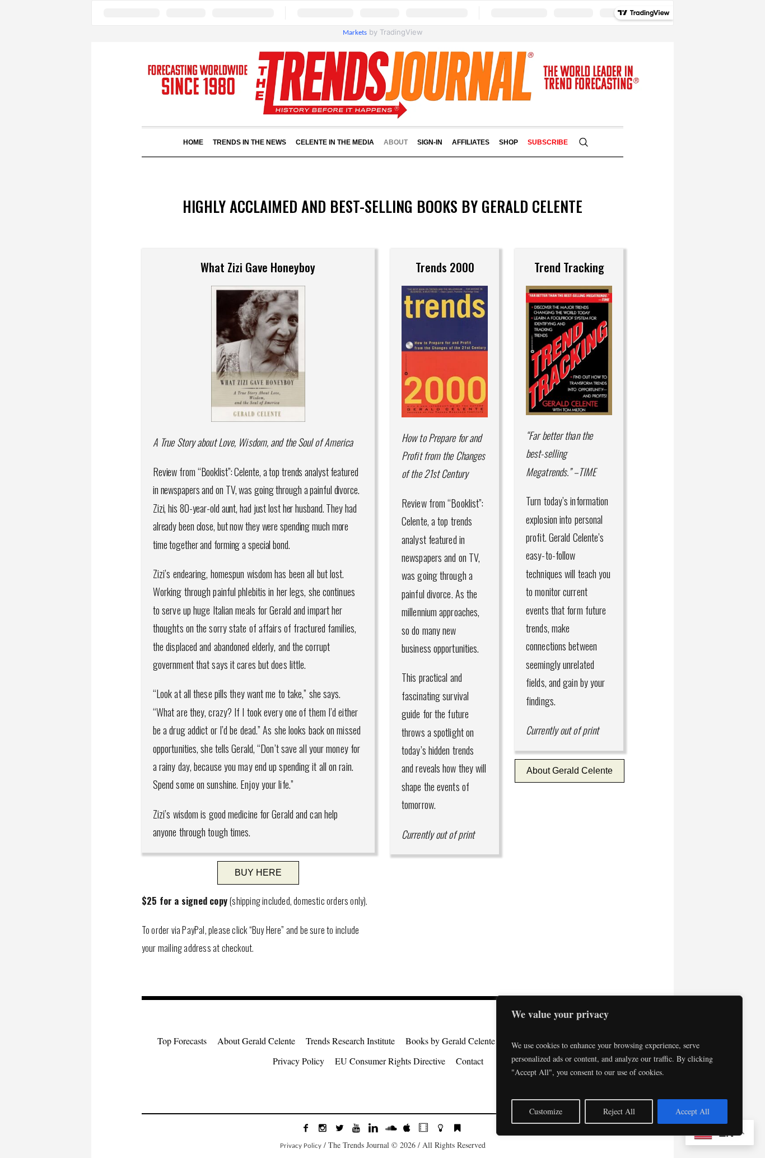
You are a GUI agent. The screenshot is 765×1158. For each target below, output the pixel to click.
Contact (469, 1061)
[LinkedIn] (373, 1127)
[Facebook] (305, 1127)
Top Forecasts (182, 1041)
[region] (619, 1066)
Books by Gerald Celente (450, 1041)
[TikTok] (423, 1127)
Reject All (619, 1111)
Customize (545, 1111)
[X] (339, 1127)
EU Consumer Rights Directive (390, 1061)
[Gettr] (440, 1127)
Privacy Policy (298, 1061)
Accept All (692, 1111)
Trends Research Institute (350, 1041)
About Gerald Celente (256, 1041)
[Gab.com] (457, 1127)
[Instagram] (322, 1127)
